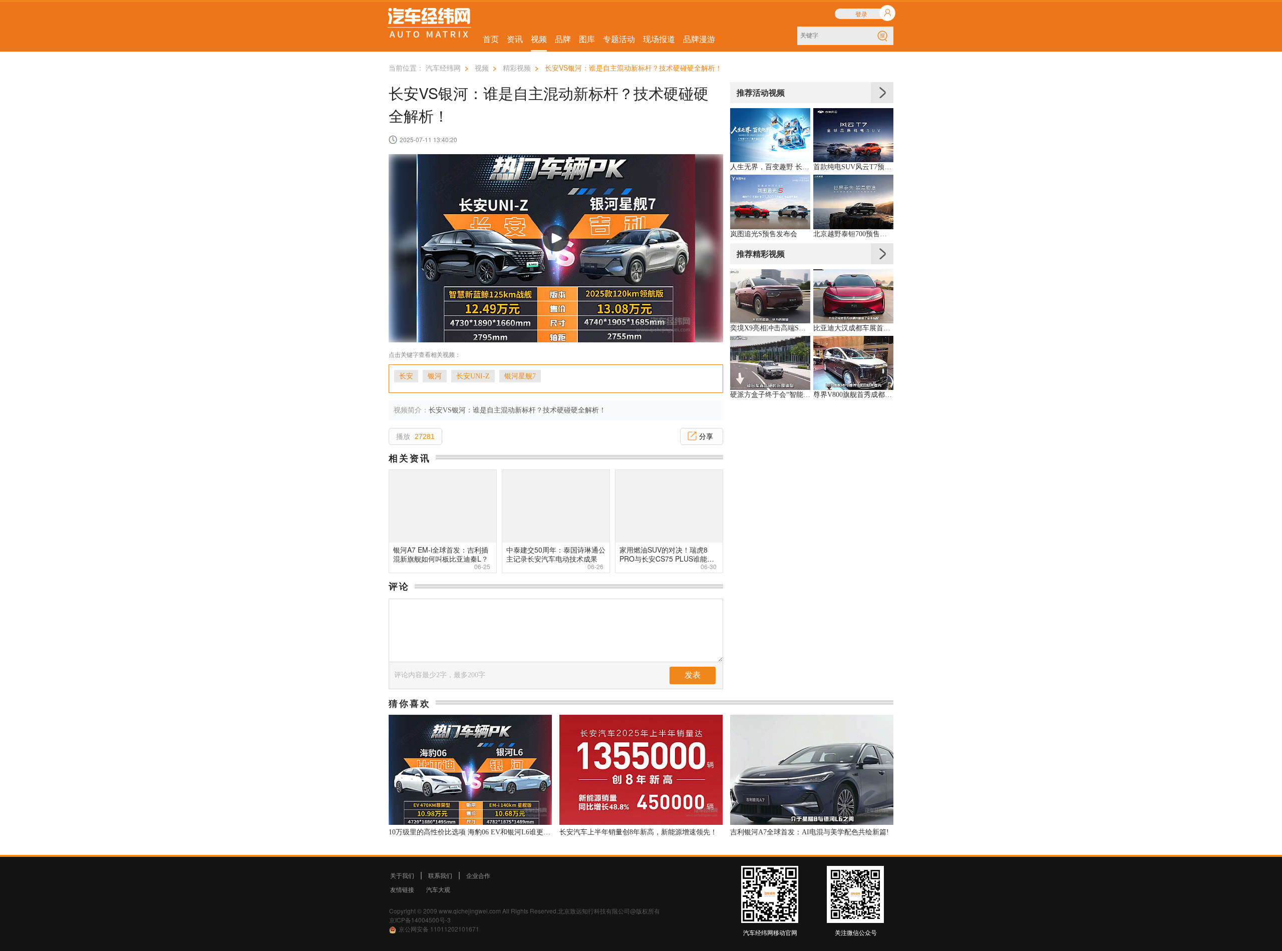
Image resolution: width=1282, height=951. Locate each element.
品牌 (563, 39)
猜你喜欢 (410, 703)
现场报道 (659, 39)
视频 (539, 39)
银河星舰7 (520, 376)
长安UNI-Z (473, 376)
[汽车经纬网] (429, 24)
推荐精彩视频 (761, 253)
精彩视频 (517, 68)
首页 (491, 39)
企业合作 (478, 875)
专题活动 (619, 39)
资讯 (515, 39)
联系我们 (440, 875)
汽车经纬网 (443, 68)
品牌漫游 (699, 39)
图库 (587, 39)
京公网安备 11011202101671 (439, 928)
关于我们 (402, 875)
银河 (435, 376)
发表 (693, 675)
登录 (861, 14)
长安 (406, 376)
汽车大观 (438, 889)
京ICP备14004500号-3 (420, 919)
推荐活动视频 (761, 92)
